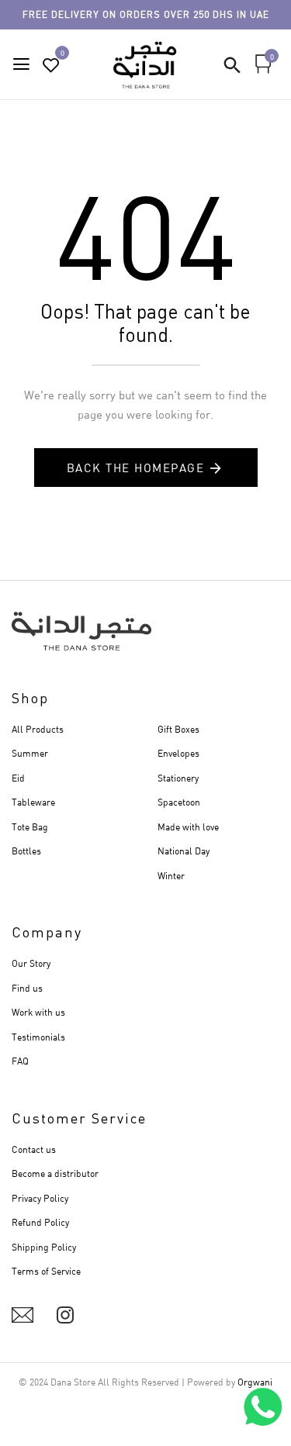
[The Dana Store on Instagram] (65, 1314)
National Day (184, 851)
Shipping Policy (44, 1247)
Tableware (33, 802)
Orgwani (254, 1382)
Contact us (34, 1149)
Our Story (31, 963)
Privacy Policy (40, 1198)
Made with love (188, 827)
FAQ (20, 1061)
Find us (27, 988)
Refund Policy (40, 1222)
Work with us (38, 1012)
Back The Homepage (136, 468)
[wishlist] (51, 65)
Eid (18, 778)
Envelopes (178, 753)
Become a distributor (55, 1173)
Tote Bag (30, 827)
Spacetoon (179, 802)
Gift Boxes (178, 729)
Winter (171, 876)
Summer (30, 753)
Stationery (178, 778)
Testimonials (38, 1037)
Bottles (26, 851)
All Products (38, 729)
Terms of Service (46, 1271)
